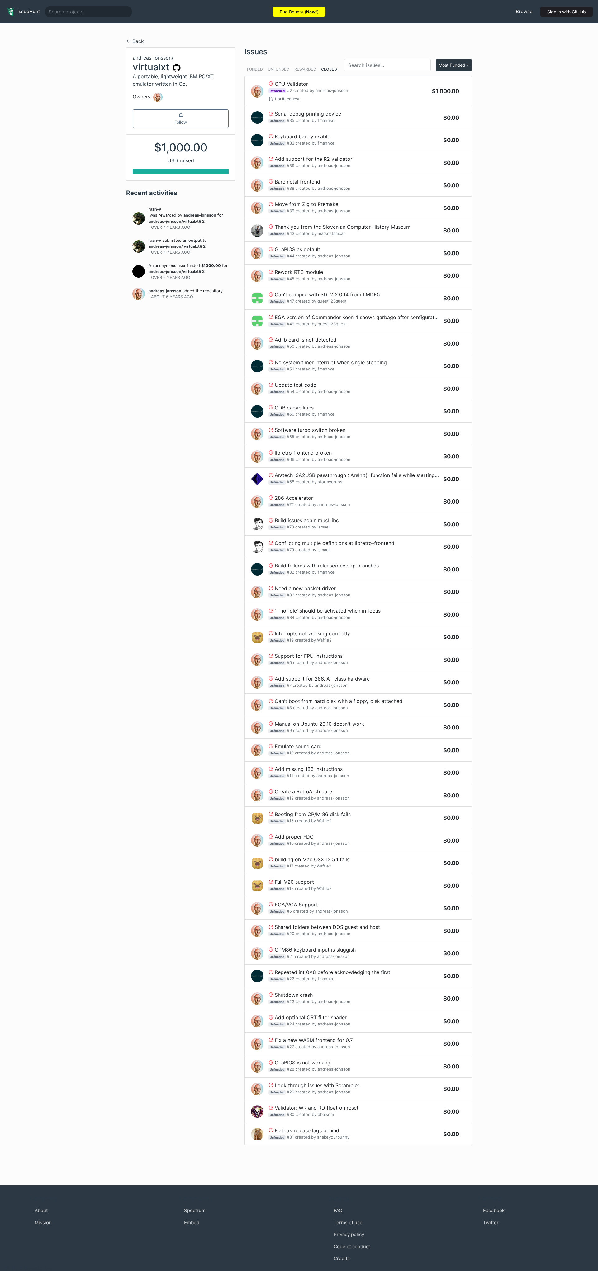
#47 (290, 301)
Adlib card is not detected (305, 340)
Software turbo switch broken (310, 430)
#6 (289, 662)
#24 (290, 1023)
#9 (289, 730)
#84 (290, 617)
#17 (290, 865)
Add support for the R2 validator (313, 159)
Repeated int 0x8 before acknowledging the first (332, 972)
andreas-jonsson (199, 215)
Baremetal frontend (297, 182)
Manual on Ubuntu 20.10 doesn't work (319, 724)
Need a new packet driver (305, 588)
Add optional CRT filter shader (311, 1017)
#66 (290, 459)
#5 (289, 911)
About (41, 1210)
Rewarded (305, 69)
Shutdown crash (294, 995)
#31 (290, 1137)
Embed (191, 1223)
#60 (290, 414)
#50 (290, 346)
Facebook (494, 1210)
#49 (290, 323)
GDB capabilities (294, 407)
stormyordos (330, 481)
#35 (290, 120)
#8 (289, 707)
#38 (290, 188)
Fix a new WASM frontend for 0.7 (314, 1040)
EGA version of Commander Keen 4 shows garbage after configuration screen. (367, 317)
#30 (290, 1114)
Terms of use (348, 1223)
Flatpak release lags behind (307, 1130)
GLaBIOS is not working (302, 1062)
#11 (290, 775)
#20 (290, 933)
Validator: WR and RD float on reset (316, 1108)
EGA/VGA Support (296, 904)
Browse (524, 11)
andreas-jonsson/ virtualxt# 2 (177, 246)
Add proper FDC (294, 837)
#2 (289, 90)
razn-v (155, 209)
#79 (290, 549)
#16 (290, 843)
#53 (290, 368)
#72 (290, 504)
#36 (290, 165)
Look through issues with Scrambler (317, 1085)
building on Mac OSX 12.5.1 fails (312, 859)
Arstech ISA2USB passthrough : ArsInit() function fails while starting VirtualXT (366, 475)
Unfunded (278, 69)
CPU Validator (291, 84)
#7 (289, 685)
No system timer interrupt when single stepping (331, 362)
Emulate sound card (298, 746)
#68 (290, 481)
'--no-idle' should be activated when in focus (328, 611)
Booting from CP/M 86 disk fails (313, 814)
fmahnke (326, 120)
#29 (290, 1091)
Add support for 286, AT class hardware (322, 679)
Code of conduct (352, 1246)
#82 (290, 572)
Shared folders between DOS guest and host (327, 927)
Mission (43, 1223)
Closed (329, 69)
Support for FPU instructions (309, 656)
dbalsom (326, 1114)
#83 (290, 594)
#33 (290, 143)
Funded (255, 69)
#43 (290, 233)
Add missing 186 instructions (309, 769)
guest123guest (332, 301)
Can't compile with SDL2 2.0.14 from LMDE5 (327, 294)
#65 (290, 436)
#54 (290, 391)
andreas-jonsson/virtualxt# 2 (177, 221)
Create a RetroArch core (303, 791)
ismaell (323, 526)
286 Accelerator (294, 498)
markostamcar (331, 233)
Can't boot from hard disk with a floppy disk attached (338, 701)
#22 (290, 978)
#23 (290, 1001)
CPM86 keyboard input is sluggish (315, 950)
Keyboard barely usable (302, 136)
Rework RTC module (299, 272)
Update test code (295, 385)
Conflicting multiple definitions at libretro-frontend (334, 543)
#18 (290, 888)
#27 (290, 1046)
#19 (290, 640)
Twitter (491, 1223)
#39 (290, 210)
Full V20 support (294, 882)
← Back (135, 41)
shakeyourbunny (333, 1137)
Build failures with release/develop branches (327, 565)
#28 (290, 1069)
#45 (290, 278)
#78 (290, 526)
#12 (290, 798)
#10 (290, 752)
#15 (290, 820)
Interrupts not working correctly (312, 633)
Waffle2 (324, 640)
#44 (290, 255)
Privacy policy (349, 1234)
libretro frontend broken (303, 453)
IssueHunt (28, 11)
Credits (342, 1258)
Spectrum (195, 1210)
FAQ (338, 1210)
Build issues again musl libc (307, 520)
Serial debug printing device (308, 114)
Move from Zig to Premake (306, 204)
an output (192, 240)
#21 (290, 956)
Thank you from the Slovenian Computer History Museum (343, 227)
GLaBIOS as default (297, 249)
